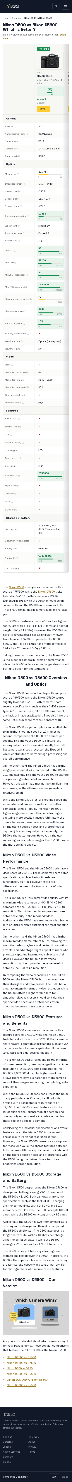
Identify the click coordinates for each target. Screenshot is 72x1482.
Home (6, 18)
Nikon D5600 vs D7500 (21, 1363)
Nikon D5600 (46, 591)
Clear (65, 1476)
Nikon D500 (16, 587)
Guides (7, 1462)
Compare (16, 18)
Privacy (32, 1446)
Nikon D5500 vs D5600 (21, 1374)
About (31, 1441)
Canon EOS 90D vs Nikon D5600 (27, 1379)
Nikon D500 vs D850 (20, 1368)
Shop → (44, 108)
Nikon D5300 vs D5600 (21, 1385)
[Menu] (65, 6)
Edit (54, 1476)
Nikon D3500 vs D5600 (21, 1357)
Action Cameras (11, 1451)
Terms (31, 1451)
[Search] (55, 6)
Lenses (7, 1446)
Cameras (8, 1441)
